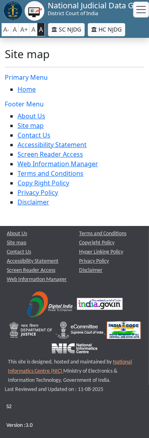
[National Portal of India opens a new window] (100, 305)
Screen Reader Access (50, 154)
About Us (31, 116)
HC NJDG (109, 29)
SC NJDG (69, 29)
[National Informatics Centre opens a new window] (74, 350)
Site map (30, 125)
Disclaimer (33, 202)
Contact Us (33, 135)
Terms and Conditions (50, 173)
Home (26, 89)
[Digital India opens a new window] (50, 305)
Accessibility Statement (52, 144)
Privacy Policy (37, 192)
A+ (24, 29)
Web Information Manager (57, 163)
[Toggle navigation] (141, 10)
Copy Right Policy (43, 183)
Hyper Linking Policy (101, 252)
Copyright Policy (96, 243)
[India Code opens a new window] (123, 332)
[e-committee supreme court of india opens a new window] (81, 332)
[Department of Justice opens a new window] (31, 332)
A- (6, 29)
